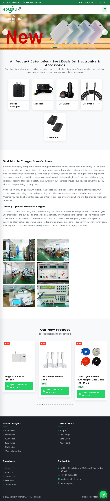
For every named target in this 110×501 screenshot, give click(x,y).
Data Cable (65, 438)
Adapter (63, 430)
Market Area (10, 484)
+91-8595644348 (13, 2)
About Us (89, 2)
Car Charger (65, 434)
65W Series (10, 447)
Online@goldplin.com (71, 479)
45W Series (10, 443)
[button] (6, 373)
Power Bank (65, 443)
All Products (10, 480)
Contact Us (100, 2)
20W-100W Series (13, 451)
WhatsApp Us (67, 483)
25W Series (10, 434)
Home (79, 2)
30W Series (10, 438)
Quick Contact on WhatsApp (18, 386)
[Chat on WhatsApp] (103, 494)
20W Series (10, 430)
